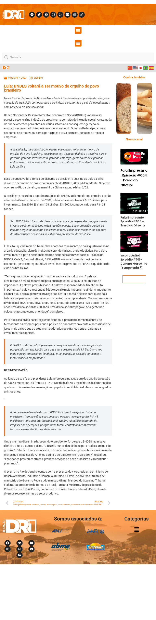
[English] (135, 67)
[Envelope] (67, 15)
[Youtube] (46, 15)
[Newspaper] (75, 15)
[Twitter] (39, 15)
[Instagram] (53, 15)
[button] (78, 30)
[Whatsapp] (60, 15)
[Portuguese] (146, 67)
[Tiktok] (82, 15)
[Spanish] (151, 67)
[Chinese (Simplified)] (130, 67)
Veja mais (134, 279)
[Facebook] (32, 15)
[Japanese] (140, 67)
